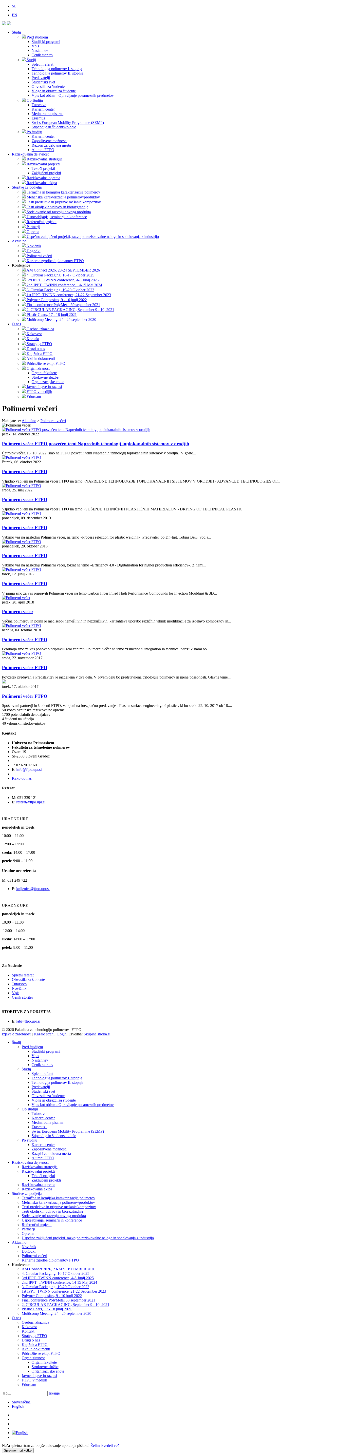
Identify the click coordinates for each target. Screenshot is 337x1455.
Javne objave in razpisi (39, 1376)
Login (62, 1034)
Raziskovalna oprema (38, 1185)
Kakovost (29, 1327)
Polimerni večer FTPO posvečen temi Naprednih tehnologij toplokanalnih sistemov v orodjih (95, 443)
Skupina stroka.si (97, 1034)
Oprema (28, 1233)
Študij (16, 32)
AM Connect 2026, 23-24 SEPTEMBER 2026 (58, 1269)
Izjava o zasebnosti (16, 1034)
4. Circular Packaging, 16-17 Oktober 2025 (55, 1273)
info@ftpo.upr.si (29, 769)
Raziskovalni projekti (38, 1171)
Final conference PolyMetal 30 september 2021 (58, 1300)
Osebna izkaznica (35, 1322)
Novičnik (19, 988)
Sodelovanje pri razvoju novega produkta (54, 1216)
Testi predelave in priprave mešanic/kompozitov (59, 1207)
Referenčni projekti (37, 1224)
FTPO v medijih (34, 1380)
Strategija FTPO (34, 1336)
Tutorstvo (19, 984)
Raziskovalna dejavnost (30, 154)
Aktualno (19, 241)
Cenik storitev (23, 997)
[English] (20, 1433)
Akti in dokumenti (36, 1349)
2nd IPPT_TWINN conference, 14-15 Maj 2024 (59, 1282)
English (18, 1406)
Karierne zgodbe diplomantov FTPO (50, 1260)
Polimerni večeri (34, 1256)
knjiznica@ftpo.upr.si (33, 889)
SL (14, 6)
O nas (16, 324)
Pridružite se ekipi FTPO (41, 1353)
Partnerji (28, 1229)
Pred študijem (32, 1047)
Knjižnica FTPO (35, 1344)
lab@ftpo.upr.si (28, 1021)
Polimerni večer (17, 611)
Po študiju (29, 1140)
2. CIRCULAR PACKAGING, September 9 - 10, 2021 (65, 1304)
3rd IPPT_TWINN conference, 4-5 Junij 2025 (58, 1278)
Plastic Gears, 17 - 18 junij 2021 (47, 1309)
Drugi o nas (31, 1340)
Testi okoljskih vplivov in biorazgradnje (52, 1211)
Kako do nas (22, 778)
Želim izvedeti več (105, 1445)
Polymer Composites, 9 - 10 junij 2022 (52, 1296)
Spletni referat (23, 975)
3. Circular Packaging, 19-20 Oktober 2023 (55, 1287)
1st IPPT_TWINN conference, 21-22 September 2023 (64, 1291)
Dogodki (29, 1251)
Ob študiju (30, 1109)
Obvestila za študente (28, 979)
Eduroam (29, 1384)
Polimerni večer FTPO (24, 471)
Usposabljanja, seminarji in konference (52, 1220)
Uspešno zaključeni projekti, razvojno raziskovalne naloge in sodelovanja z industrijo (88, 1238)
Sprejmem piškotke (18, 1450)
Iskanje (54, 1393)
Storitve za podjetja (27, 187)
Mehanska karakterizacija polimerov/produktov (58, 1202)
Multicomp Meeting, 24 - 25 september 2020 (56, 1313)
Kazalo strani (44, 1034)
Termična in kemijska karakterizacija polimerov (58, 1198)
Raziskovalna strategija (39, 1167)
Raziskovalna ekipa (37, 1189)
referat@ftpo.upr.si (30, 802)
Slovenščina (21, 1402)
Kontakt (28, 1331)
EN (14, 15)
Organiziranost (33, 1358)
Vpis (15, 993)
